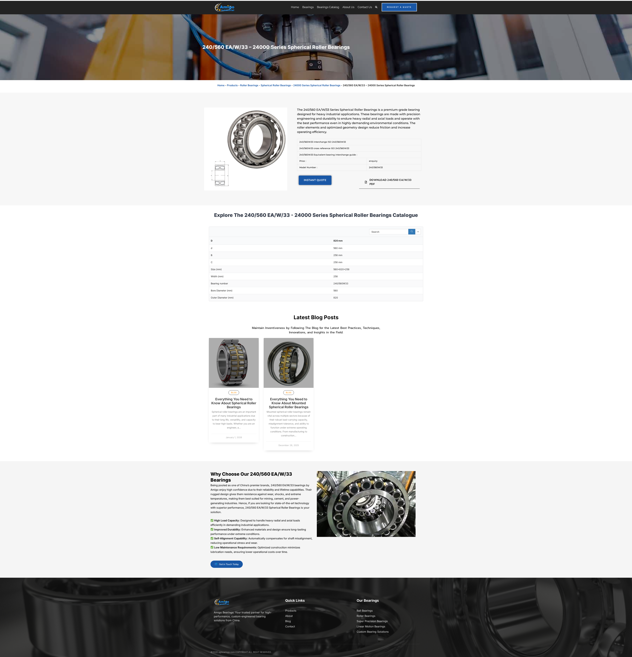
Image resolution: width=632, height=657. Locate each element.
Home (220, 85)
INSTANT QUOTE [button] (315, 180)
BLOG (234, 392)
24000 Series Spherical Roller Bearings (316, 85)
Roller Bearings (249, 85)
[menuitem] (295, 7)
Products (232, 85)
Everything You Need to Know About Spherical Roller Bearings (233, 403)
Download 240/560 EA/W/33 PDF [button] (390, 182)
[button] (376, 7)
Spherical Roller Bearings (276, 85)
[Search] (411, 231)
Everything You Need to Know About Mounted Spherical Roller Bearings (288, 403)
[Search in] (418, 231)
